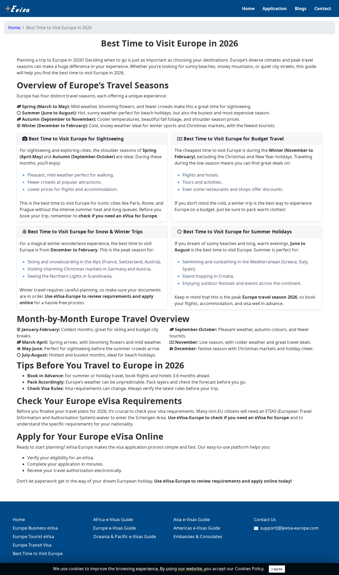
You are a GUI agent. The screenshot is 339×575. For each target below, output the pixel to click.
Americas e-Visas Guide (196, 528)
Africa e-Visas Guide (113, 519)
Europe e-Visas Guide (114, 528)
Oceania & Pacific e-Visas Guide (124, 536)
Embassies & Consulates (197, 536)
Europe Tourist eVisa (33, 536)
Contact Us (265, 519)
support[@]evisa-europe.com (289, 528)
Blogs (300, 8)
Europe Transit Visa (32, 545)
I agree (276, 569)
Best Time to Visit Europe (38, 553)
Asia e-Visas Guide (191, 519)
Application (274, 8)
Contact (322, 8)
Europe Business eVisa (35, 528)
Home (248, 8)
